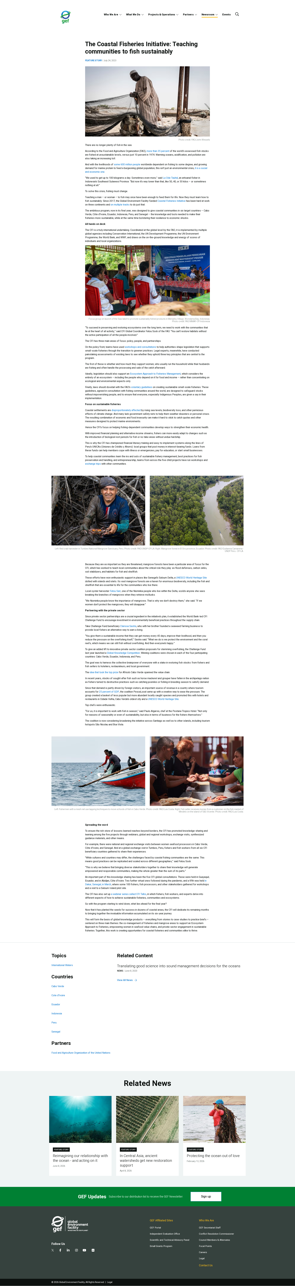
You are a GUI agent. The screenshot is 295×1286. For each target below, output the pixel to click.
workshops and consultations (140, 347)
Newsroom (208, 14)
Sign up (206, 1196)
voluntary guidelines (141, 387)
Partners (188, 14)
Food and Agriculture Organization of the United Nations (80, 1053)
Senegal (55, 1032)
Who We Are (111, 14)
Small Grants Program (161, 1246)
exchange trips (93, 464)
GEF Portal (155, 1227)
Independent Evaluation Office (165, 1234)
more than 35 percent (158, 151)
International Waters (62, 965)
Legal (202, 1258)
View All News (125, 980)
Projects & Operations (161, 14)
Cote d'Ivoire (58, 995)
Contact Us (206, 1265)
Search (237, 14)
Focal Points (205, 1246)
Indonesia (56, 1013)
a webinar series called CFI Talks (128, 894)
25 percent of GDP (109, 692)
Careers (203, 1252)
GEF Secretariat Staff (209, 1227)
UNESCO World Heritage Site (191, 578)
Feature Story (93, 60)
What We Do (133, 14)
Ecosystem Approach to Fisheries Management (155, 374)
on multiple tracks (120, 205)
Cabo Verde (57, 986)
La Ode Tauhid (170, 178)
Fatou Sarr (115, 591)
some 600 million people (127, 164)
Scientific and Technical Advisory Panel (169, 1240)
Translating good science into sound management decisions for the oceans (178, 966)
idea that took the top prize (104, 672)
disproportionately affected (126, 410)
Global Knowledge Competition (123, 653)
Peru (54, 1023)
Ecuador (55, 1004)
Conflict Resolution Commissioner (216, 1234)
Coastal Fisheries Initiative (171, 201)
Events (226, 14)
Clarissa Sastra (128, 626)
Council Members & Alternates (214, 1240)
